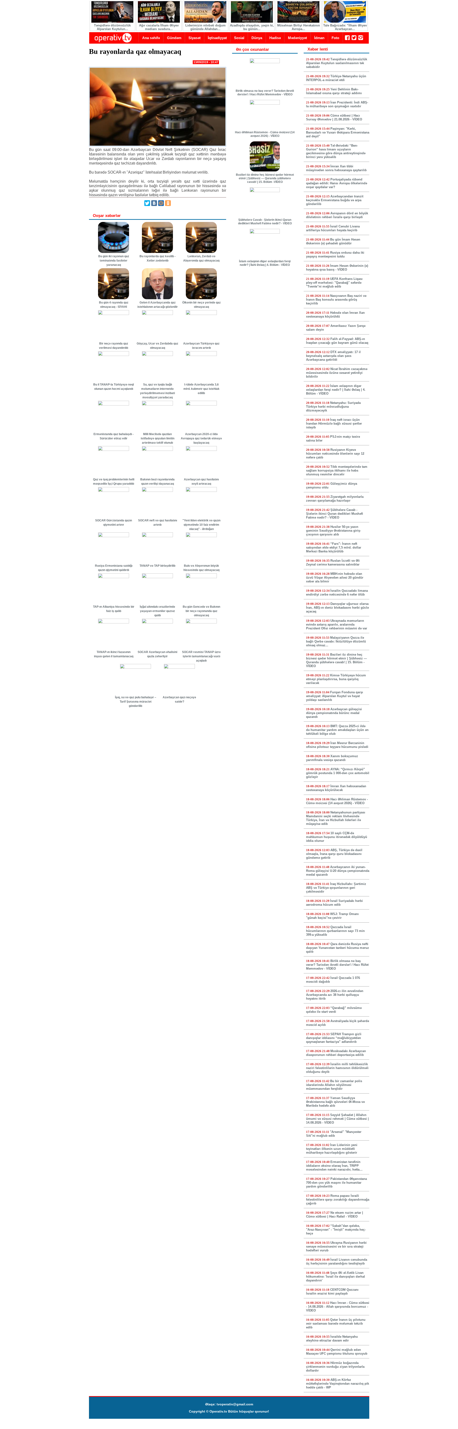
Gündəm (174, 38)
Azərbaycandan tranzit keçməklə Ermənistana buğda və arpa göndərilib (334, 200)
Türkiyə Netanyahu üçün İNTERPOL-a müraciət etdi (336, 78)
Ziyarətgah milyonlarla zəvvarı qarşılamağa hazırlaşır (335, 498)
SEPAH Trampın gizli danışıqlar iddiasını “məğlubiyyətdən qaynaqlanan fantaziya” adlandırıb (333, 1037)
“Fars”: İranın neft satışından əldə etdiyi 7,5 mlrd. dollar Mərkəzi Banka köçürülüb (333, 547)
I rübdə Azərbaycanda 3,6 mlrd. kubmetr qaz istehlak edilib (201, 389)
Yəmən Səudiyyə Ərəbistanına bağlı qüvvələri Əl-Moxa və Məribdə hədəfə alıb (335, 1101)
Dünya (256, 38)
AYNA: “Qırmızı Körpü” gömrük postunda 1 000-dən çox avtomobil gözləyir (337, 773)
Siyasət (194, 38)
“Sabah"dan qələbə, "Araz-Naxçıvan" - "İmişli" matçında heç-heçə (336, 1229)
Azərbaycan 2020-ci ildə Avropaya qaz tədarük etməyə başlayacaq (201, 438)
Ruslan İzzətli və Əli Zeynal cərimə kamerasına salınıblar (333, 562)
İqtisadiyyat (217, 38)
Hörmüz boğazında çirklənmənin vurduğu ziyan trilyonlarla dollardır (335, 1366)
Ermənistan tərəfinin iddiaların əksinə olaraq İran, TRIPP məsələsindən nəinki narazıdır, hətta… (334, 1165)
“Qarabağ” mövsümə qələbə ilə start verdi (334, 1009)
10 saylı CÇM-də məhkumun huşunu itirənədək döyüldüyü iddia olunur (336, 837)
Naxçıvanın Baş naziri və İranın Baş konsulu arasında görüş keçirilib (336, 299)
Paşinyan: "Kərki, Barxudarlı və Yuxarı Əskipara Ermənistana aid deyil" (337, 132)
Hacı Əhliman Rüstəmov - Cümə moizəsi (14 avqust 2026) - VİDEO (265, 134)
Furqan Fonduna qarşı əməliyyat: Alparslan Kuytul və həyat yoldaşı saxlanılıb (334, 696)
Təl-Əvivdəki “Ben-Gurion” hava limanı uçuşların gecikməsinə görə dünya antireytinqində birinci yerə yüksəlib (335, 151)
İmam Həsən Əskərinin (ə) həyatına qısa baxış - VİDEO (337, 267)
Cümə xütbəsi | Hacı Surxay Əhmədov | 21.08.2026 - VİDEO (334, 117)
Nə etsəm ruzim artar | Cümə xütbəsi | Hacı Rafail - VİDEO (334, 1214)
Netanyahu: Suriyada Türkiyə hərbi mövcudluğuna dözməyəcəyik (333, 406)
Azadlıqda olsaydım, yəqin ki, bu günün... (252, 27)
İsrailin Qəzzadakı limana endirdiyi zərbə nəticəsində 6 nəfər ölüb (337, 592)
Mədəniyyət (297, 38)
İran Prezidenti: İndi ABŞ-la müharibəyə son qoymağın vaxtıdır (337, 104)
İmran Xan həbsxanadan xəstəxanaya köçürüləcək (336, 788)
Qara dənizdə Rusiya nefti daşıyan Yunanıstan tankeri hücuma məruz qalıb (337, 947)
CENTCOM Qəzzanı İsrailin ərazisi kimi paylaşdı (332, 1291)
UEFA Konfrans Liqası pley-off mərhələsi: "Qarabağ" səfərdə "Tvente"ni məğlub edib (334, 282)
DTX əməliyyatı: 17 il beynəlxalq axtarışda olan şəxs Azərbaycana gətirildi (333, 355)
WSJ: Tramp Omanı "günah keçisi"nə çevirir (332, 916)
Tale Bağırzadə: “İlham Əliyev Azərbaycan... (345, 27)
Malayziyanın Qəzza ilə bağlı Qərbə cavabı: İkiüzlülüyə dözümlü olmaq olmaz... (336, 641)
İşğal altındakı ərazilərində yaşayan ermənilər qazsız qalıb (157, 611)
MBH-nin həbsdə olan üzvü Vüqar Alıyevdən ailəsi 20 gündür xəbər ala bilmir (334, 577)
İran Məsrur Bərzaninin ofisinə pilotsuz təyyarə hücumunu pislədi (337, 745)
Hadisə (275, 38)
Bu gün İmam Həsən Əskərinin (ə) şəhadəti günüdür (333, 241)
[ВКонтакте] (154, 203)
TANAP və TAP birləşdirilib (157, 565)
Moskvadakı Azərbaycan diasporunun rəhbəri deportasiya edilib (336, 1053)
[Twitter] (147, 203)
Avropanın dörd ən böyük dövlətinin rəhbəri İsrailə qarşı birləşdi (337, 215)
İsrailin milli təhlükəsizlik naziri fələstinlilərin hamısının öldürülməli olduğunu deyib (337, 1068)
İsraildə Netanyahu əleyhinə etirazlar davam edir (332, 1338)
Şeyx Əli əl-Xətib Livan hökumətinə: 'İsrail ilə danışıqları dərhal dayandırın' (335, 1276)
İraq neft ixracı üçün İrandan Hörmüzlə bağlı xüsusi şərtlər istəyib (334, 423)
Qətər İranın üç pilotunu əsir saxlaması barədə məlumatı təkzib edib (335, 1323)
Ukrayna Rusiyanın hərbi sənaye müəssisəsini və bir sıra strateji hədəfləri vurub (336, 1246)
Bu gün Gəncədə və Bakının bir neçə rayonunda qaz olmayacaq (201, 611)
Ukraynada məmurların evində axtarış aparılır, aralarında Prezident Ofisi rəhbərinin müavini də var (336, 624)
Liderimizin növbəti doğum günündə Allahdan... (205, 27)
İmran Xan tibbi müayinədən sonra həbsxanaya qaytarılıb (336, 168)
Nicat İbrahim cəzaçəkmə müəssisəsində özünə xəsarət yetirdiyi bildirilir (336, 372)
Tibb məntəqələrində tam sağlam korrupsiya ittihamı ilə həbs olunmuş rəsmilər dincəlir (336, 470)
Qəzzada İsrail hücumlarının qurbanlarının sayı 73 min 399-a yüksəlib (335, 930)
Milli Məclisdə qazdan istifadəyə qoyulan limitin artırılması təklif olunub (157, 438)
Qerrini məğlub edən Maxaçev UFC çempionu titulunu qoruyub (336, 1351)
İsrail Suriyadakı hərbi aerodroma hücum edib (334, 902)
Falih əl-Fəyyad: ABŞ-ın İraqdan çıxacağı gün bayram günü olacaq (337, 340)
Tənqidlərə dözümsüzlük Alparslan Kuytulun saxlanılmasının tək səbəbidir (336, 63)
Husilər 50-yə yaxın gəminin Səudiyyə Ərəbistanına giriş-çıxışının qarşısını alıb (333, 530)
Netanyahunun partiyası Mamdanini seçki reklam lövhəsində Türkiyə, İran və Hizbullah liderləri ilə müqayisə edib (335, 818)
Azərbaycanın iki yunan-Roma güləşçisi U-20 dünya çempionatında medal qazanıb (337, 870)
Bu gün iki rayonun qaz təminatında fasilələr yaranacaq (113, 261)
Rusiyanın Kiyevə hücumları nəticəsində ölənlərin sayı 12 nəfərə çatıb (335, 453)
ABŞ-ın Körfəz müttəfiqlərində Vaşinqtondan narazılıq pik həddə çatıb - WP (337, 1383)
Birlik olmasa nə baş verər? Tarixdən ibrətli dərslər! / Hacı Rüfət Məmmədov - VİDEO (265, 92)
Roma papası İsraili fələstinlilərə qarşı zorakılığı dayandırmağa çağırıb (337, 1199)
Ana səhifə (151, 38)
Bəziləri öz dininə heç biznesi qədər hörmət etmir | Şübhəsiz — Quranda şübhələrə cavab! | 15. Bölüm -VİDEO (265, 178)
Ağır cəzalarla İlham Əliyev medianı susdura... (159, 27)
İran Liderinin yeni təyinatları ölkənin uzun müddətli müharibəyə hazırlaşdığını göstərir (331, 1148)
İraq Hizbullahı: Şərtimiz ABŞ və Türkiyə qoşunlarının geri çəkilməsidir (336, 887)
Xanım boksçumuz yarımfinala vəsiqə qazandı (332, 758)
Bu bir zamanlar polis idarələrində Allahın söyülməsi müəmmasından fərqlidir (334, 1084)
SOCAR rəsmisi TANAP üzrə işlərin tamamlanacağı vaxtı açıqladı (201, 656)
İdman (319, 38)
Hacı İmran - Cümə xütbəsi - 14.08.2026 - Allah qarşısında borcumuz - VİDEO (337, 1306)
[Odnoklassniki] (168, 203)
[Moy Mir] (161, 203)
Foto (335, 38)
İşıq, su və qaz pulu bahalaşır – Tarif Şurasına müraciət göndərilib (135, 702)
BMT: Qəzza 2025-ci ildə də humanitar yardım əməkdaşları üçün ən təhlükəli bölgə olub (337, 729)
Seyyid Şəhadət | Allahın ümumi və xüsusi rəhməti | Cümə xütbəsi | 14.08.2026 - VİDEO (337, 1118)
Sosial (239, 38)
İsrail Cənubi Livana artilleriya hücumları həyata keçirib (333, 228)
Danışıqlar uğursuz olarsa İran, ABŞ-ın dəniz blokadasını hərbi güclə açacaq (337, 607)
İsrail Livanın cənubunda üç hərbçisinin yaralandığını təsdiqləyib (336, 1261)
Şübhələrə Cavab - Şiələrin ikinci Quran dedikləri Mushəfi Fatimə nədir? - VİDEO (265, 221)
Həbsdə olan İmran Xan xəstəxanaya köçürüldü (335, 314)
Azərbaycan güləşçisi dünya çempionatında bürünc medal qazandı (334, 713)
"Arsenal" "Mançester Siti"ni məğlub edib (333, 1133)
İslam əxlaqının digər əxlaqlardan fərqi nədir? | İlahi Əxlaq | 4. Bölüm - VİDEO (265, 263)
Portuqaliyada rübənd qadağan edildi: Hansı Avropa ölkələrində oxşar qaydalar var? (336, 183)
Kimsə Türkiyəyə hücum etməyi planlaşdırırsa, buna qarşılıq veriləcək (336, 679)
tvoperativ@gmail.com (235, 1404)
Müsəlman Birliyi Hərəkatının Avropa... (298, 27)
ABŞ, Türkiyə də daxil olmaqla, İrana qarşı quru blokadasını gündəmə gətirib (334, 853)
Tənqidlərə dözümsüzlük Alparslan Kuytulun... (112, 27)
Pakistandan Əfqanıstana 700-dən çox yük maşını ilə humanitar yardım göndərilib (336, 1182)
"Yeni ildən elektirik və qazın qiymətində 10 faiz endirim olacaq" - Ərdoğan (201, 525)
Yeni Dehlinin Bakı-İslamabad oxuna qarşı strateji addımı (334, 91)
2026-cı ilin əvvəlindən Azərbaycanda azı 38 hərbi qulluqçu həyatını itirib (334, 994)
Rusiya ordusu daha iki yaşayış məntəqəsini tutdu (335, 254)
